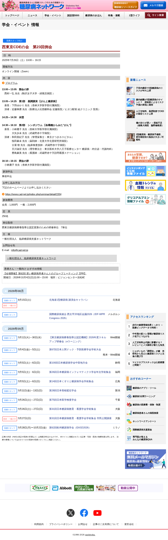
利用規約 (39, 524)
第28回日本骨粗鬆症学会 (62, 390)
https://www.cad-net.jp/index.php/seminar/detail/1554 (33, 194)
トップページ (12, 15)
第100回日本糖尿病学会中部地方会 (68, 362)
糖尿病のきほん (93, 15)
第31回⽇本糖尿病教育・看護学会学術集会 (72, 408)
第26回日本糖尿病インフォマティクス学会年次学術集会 (80, 372)
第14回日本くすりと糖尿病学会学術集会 (71, 381)
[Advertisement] (145, 261)
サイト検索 (158, 15)
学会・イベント (53, 15)
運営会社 (129, 524)
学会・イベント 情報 (20, 24)
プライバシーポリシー (61, 524)
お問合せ (82, 524)
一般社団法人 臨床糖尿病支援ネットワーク (31, 258)
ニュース (32, 15)
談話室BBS (73, 15)
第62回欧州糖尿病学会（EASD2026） (70, 427)
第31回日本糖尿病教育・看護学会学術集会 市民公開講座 (80, 418)
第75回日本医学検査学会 (62, 399)
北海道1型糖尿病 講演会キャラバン (68, 299)
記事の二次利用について (106, 524)
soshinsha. (90, 535)
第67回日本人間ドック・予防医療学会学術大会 (75, 349)
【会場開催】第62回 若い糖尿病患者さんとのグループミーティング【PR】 (44, 273)
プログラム (11, 83)
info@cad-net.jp (19, 250)
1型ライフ (134, 15)
